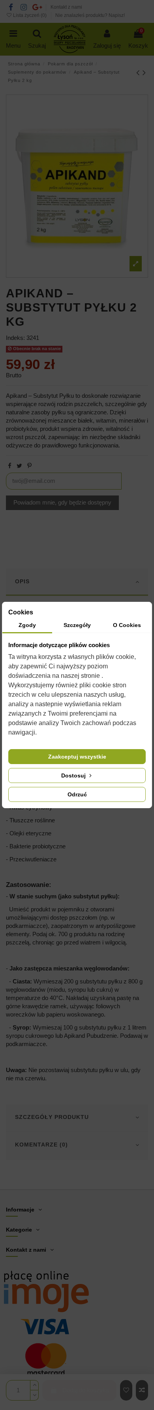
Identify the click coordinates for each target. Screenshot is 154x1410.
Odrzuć (77, 794)
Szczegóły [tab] (77, 625)
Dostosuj (74, 775)
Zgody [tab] (27, 625)
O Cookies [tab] (127, 625)
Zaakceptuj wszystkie (77, 756)
